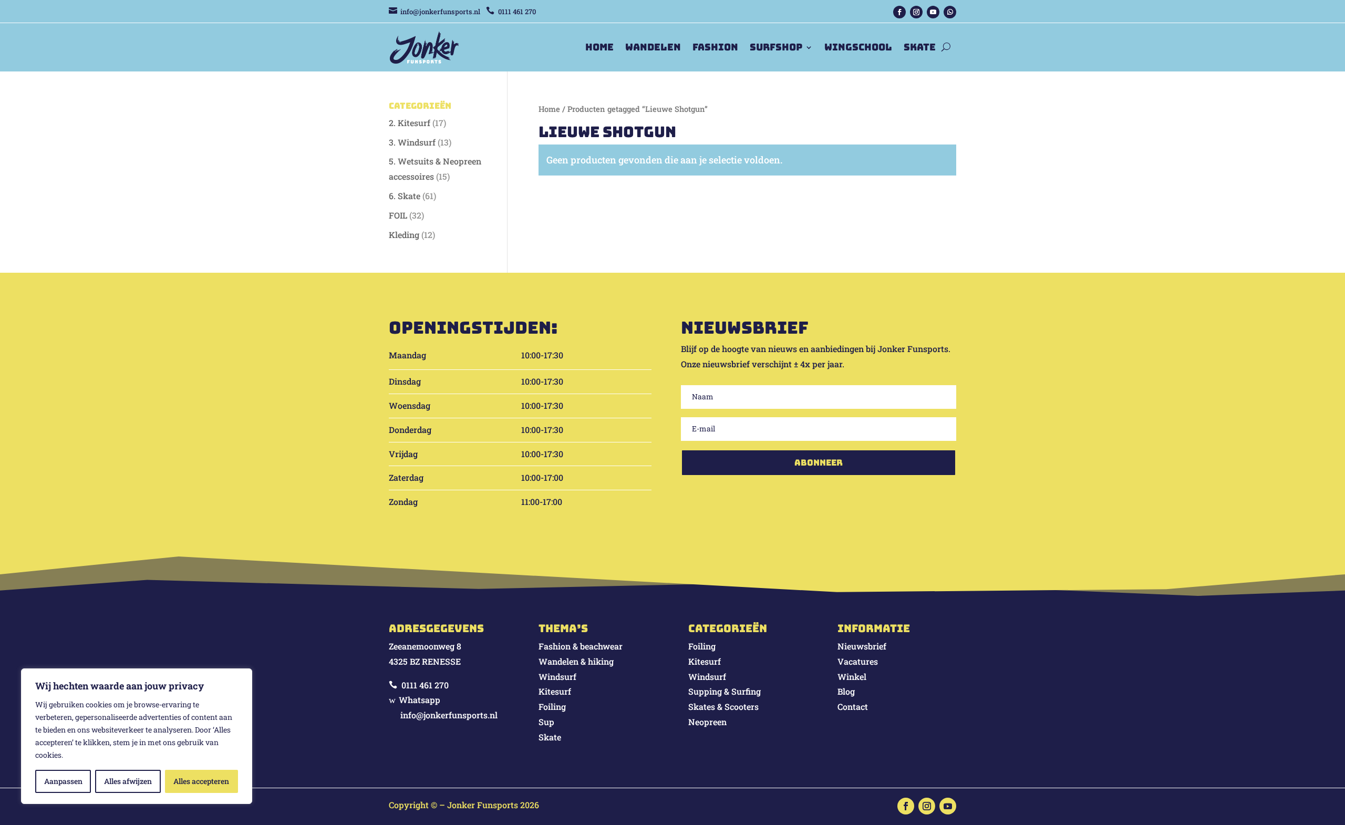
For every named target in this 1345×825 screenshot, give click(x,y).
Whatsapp (419, 699)
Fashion (715, 47)
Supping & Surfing (724, 691)
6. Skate (404, 195)
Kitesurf (555, 691)
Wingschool (858, 47)
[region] (136, 736)
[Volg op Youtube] (933, 12)
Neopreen (707, 721)
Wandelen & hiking (576, 661)
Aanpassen (63, 781)
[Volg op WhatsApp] (950, 12)
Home (599, 47)
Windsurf (557, 676)
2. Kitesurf (409, 122)
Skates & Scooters (723, 706)
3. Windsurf (412, 142)
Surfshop (776, 47)
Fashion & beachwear (581, 646)
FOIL (398, 215)
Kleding (404, 234)
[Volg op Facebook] (899, 12)
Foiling (552, 706)
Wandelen (653, 47)
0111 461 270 (425, 684)
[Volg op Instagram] (916, 12)
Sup (546, 721)
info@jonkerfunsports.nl (440, 11)
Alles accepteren (201, 781)
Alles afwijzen (128, 781)
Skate (920, 47)
